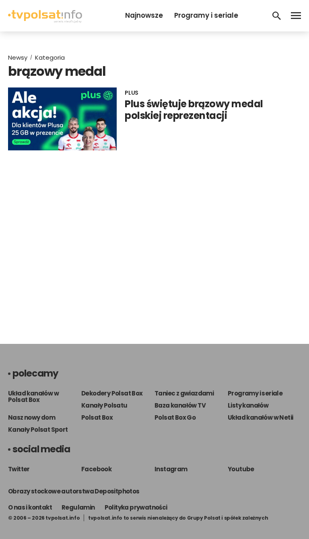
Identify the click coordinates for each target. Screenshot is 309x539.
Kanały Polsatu (104, 405)
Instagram (170, 469)
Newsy (17, 57)
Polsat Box (97, 417)
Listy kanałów (248, 405)
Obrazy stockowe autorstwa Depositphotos (74, 491)
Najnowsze (144, 15)
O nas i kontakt (30, 507)
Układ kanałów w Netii (260, 417)
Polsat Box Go (175, 417)
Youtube (241, 469)
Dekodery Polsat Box (112, 393)
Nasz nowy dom (31, 417)
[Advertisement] (154, 239)
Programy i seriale (206, 15)
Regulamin (78, 507)
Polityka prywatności (136, 507)
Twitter (19, 469)
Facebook (96, 469)
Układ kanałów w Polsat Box (33, 396)
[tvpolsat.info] (45, 20)
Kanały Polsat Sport (38, 429)
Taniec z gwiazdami (184, 393)
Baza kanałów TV (180, 405)
